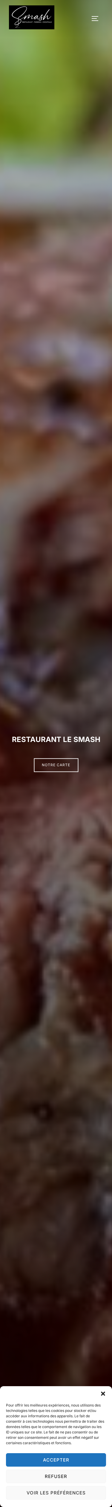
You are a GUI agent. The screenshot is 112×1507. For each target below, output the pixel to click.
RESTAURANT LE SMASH (56, 739)
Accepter (56, 1460)
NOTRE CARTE (56, 765)
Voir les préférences (56, 1493)
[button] (103, 1394)
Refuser (56, 1476)
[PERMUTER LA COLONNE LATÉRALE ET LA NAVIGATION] (97, 18)
